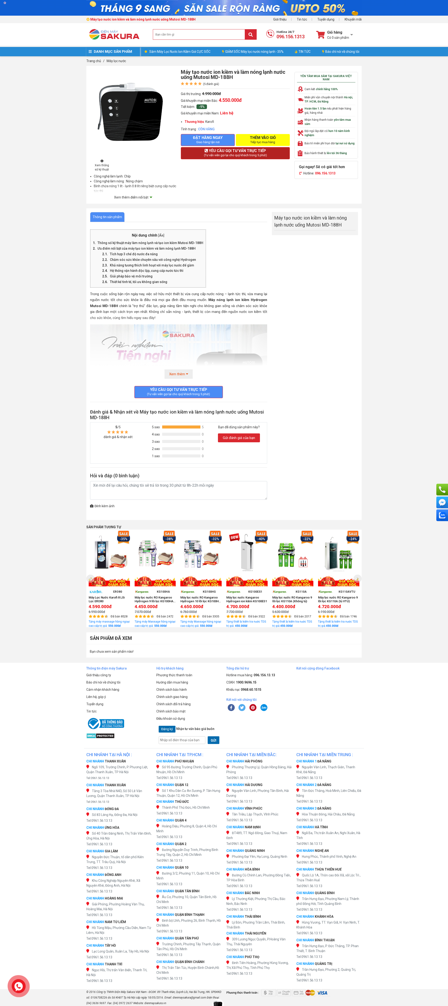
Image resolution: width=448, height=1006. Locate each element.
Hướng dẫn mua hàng (172, 682)
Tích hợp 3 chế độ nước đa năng (134, 254)
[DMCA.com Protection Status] (119, 736)
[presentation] (90, 578)
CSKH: (241, 682)
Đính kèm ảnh (104, 506)
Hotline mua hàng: (250, 675)
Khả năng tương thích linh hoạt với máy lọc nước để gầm (152, 265)
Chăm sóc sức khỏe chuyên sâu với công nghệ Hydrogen (153, 260)
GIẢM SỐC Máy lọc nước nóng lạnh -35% (254, 51)
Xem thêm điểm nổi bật (131, 197)
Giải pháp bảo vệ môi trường (131, 276)
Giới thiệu (280, 19)
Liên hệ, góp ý (96, 697)
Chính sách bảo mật (171, 711)
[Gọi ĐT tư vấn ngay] (442, 490)
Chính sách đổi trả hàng (173, 704)
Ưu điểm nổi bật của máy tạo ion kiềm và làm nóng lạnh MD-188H (147, 248)
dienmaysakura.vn (155, 1003)
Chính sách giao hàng (172, 697)
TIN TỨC (304, 51)
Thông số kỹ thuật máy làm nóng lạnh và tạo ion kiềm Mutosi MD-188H (150, 243)
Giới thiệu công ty (98, 675)
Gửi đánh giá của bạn (239, 438)
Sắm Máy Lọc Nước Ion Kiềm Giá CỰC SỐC (179, 51)
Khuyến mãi (353, 19)
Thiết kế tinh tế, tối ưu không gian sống (138, 282)
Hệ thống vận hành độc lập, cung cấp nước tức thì (146, 271)
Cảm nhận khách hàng (102, 689)
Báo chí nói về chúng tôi (342, 51)
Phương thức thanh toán (174, 675)
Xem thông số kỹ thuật (102, 167)
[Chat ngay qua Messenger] (442, 502)
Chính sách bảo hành (171, 689)
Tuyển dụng (325, 19)
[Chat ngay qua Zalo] (442, 515)
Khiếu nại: (243, 689)
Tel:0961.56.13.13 (97, 778)
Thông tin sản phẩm (107, 217)
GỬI (213, 740)
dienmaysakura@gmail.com (189, 997)
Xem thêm (177, 374)
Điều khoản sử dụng (170, 718)
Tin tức (302, 19)
